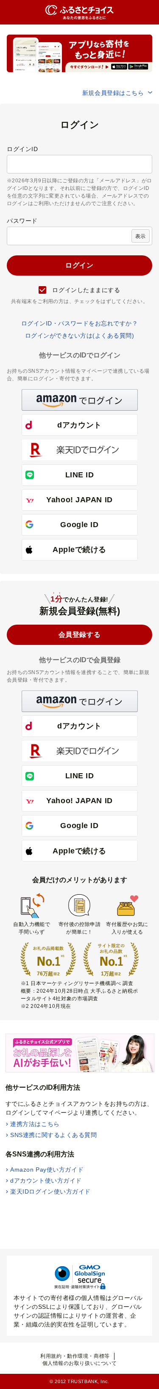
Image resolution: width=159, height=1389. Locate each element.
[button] (80, 400)
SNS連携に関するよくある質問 (53, 1135)
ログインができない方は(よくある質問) (79, 335)
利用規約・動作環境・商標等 (74, 1356)
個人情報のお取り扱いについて (79, 1363)
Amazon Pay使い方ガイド (47, 1169)
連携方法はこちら (34, 1124)
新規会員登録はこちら (113, 92)
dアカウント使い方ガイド (46, 1180)
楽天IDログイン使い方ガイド (50, 1191)
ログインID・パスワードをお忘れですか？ (79, 323)
